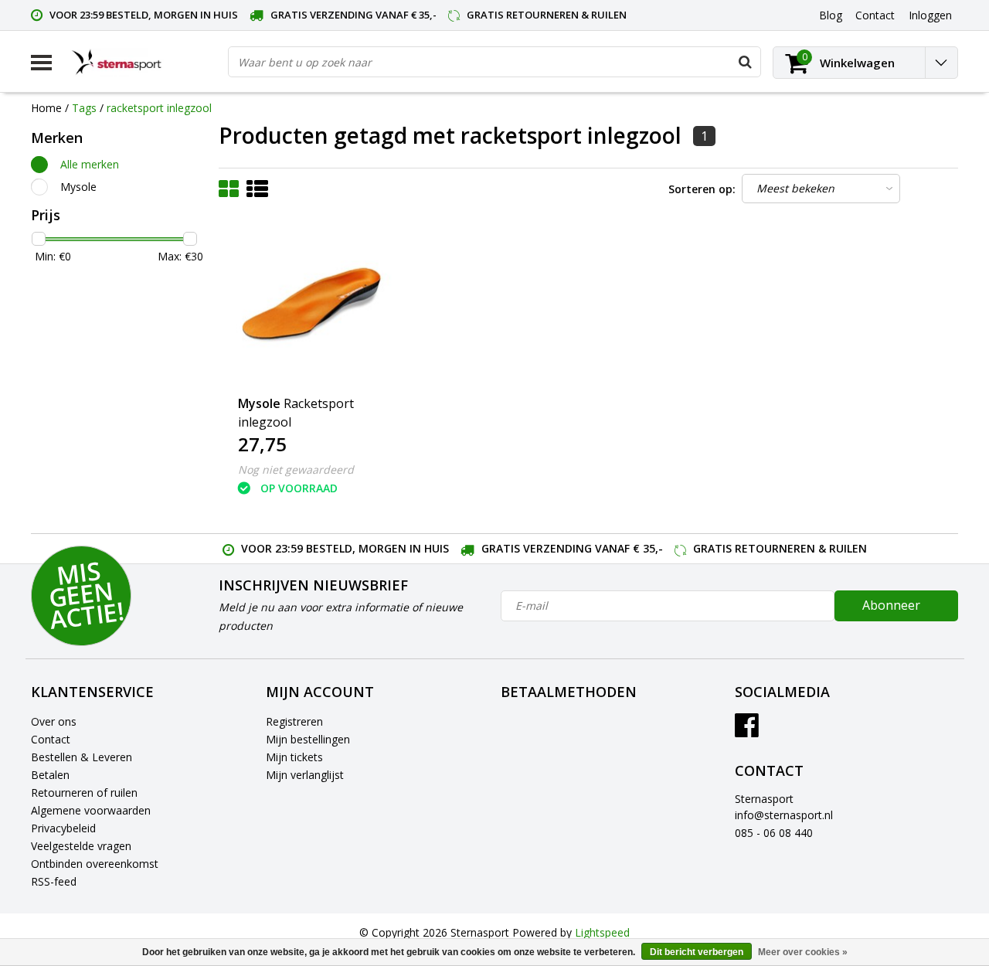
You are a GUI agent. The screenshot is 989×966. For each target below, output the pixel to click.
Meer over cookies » (803, 952)
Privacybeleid (63, 828)
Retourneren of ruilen (84, 792)
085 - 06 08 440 (774, 832)
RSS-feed (53, 881)
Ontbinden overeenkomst (94, 863)
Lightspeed (602, 932)
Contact (50, 739)
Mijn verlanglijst (305, 774)
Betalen (50, 774)
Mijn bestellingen (308, 739)
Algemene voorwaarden (91, 810)
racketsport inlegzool (159, 107)
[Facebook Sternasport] (747, 730)
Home (46, 107)
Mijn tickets (294, 757)
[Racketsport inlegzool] (311, 305)
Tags (84, 107)
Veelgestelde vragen (81, 845)
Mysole (78, 186)
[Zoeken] (745, 62)
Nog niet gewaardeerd (296, 469)
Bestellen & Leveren (81, 757)
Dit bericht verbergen (696, 952)
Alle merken (89, 164)
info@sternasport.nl (784, 815)
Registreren (294, 721)
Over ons (53, 721)
